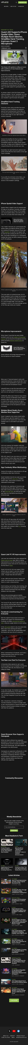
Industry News (16, 897)
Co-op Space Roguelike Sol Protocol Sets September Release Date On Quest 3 (19, 972)
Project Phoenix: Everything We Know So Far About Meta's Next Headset (6, 850)
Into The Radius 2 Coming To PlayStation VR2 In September (19, 951)
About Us (5, 1035)
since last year (9, 491)
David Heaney (5, 46)
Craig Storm (15, 914)
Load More (14, 1000)
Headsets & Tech (7, 30)
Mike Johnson (15, 903)
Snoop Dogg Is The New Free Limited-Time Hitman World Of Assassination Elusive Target (19, 921)
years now (15, 478)
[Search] (16, 2)
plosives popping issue (16, 340)
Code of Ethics (5, 1037)
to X (20, 526)
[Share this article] (26, 48)
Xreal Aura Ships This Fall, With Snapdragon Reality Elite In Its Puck (21, 869)
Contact (12, 1035)
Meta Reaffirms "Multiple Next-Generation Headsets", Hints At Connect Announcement (20, 851)
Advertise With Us (21, 1037)
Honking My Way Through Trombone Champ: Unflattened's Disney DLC (19, 891)
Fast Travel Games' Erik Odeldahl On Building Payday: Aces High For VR (19, 932)
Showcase (21, 6)
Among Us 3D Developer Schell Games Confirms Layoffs (19, 901)
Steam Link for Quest (7, 560)
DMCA (13, 1037)
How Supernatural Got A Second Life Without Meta (19, 981)
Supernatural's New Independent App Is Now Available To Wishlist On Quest (19, 911)
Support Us (22, 2)
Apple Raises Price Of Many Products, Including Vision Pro (7, 869)
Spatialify (7, 232)
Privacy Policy (21, 1035)
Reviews (6, 6)
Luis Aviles (14, 884)
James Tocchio (16, 894)
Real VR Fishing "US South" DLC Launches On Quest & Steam (19, 941)
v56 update (7, 627)
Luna (13, 965)
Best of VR (13, 6)
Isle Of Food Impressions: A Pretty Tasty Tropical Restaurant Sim (19, 882)
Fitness (14, 907)
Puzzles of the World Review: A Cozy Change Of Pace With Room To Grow (18, 991)
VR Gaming (14, 878)
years (11, 565)
